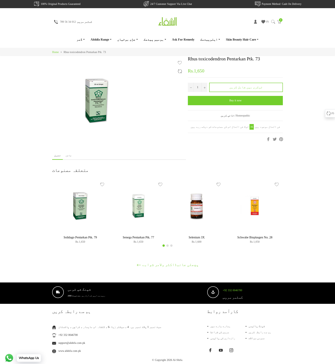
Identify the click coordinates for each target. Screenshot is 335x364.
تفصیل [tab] (57, 155)
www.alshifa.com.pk (69, 350)
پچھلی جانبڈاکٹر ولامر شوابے (170, 264)
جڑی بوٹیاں (126, 39)
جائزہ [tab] (68, 155)
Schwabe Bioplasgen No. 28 (254, 237)
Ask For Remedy (183, 39)
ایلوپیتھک (209, 39)
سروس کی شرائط (219, 332)
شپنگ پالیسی (257, 326)
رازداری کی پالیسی (222, 338)
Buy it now (235, 100)
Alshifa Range (100, 39)
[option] (80, 212)
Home (55, 52)
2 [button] (167, 245)
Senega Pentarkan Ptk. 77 (138, 237)
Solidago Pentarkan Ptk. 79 (80, 237)
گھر (79, 39)
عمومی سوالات (257, 338)
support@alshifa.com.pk (71, 342)
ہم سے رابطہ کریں (260, 332)
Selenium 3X (197, 237)
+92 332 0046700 (232, 290)
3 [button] (171, 245)
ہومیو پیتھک (154, 39)
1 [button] (163, 245)
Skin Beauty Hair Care (241, 39)
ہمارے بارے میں (220, 326)
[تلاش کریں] (273, 22)
